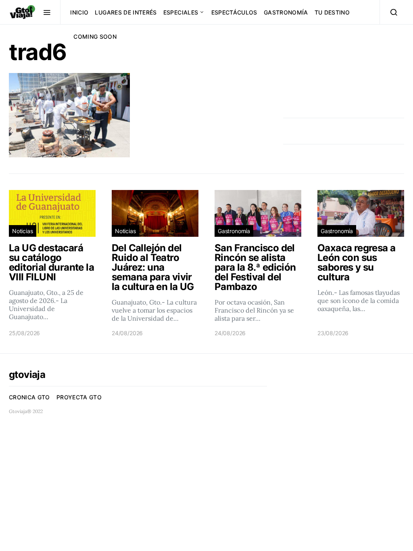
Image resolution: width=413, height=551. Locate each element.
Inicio (79, 12)
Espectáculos (234, 12)
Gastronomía (286, 12)
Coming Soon (95, 36)
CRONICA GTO (29, 397)
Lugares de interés (125, 12)
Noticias (22, 230)
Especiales (180, 12)
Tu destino (332, 12)
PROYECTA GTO (79, 397)
